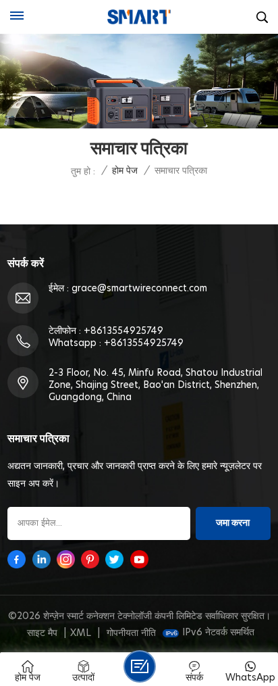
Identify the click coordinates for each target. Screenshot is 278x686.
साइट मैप (42, 633)
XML (80, 633)
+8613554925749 (123, 331)
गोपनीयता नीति (131, 633)
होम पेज (125, 171)
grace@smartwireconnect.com (139, 288)
